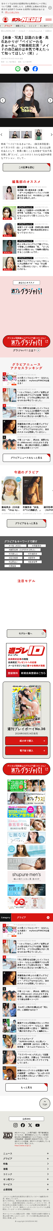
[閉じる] (50, 7)
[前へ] (2, 100)
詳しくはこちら (12, 12)
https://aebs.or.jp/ (23, 1145)
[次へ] (50, 100)
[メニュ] (49, 19)
